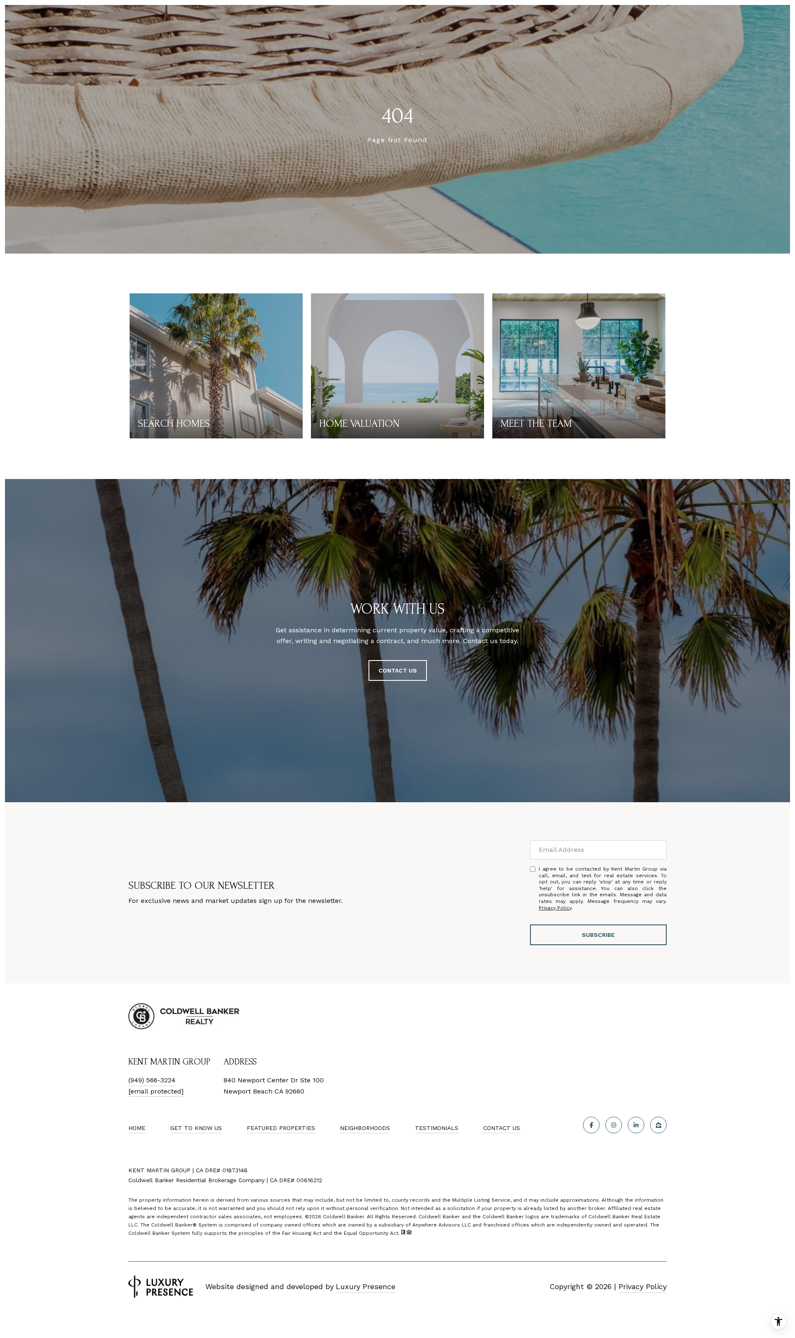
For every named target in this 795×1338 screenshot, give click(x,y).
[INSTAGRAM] (613, 1125)
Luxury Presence (365, 1286)
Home (136, 1128)
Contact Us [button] (397, 670)
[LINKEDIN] (636, 1125)
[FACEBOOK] (591, 1125)
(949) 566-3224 (152, 1080)
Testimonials (436, 1128)
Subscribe (598, 935)
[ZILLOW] (658, 1125)
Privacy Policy (555, 908)
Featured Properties (281, 1128)
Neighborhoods (365, 1128)
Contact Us (501, 1128)
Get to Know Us (196, 1128)
